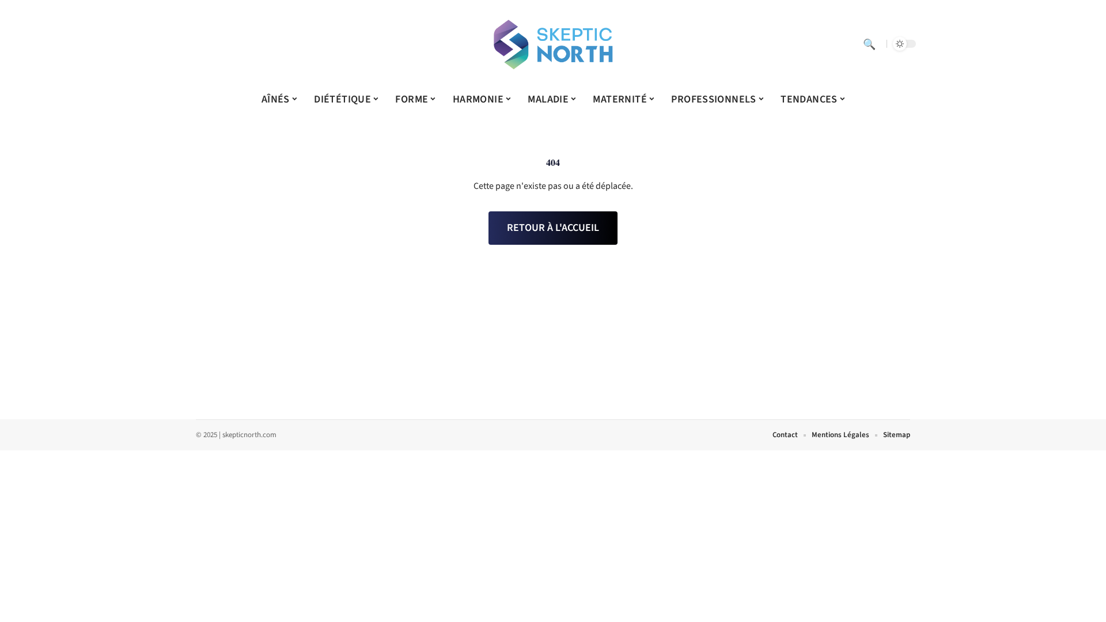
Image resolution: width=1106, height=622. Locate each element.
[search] (869, 43)
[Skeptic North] (553, 43)
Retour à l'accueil (553, 228)
